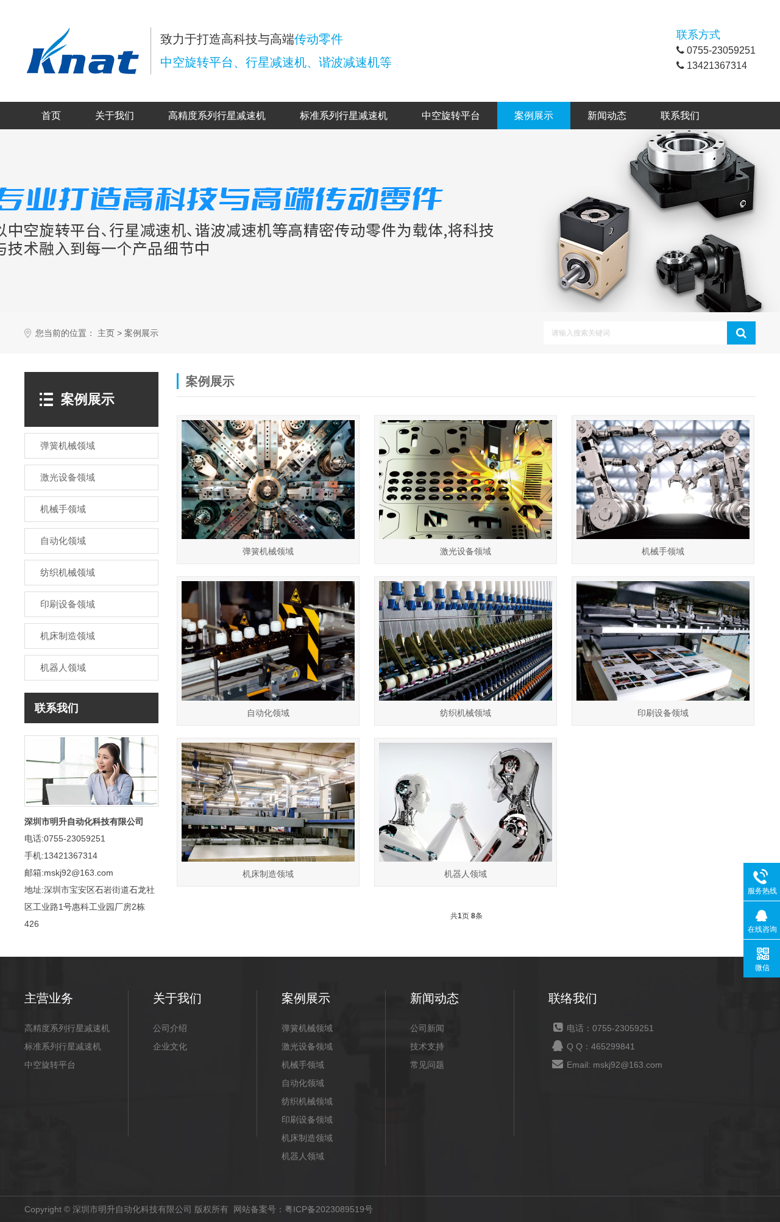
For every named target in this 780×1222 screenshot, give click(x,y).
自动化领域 (303, 1083)
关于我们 (114, 115)
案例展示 (533, 115)
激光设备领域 (307, 1046)
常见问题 (427, 1065)
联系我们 (680, 115)
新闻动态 (606, 115)
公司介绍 (170, 1028)
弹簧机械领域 (307, 1028)
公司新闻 (427, 1028)
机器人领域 (303, 1156)
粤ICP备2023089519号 (329, 1209)
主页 (106, 333)
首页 (51, 115)
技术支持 (427, 1046)
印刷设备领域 (307, 1119)
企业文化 (170, 1046)
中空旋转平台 (451, 115)
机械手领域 (303, 1065)
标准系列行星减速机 (344, 115)
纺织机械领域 (307, 1101)
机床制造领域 (307, 1138)
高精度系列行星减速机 (217, 115)
